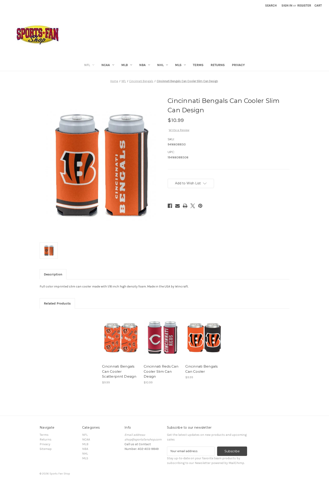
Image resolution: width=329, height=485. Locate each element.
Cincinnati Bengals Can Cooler (201, 369)
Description (53, 274)
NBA (142, 65)
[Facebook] (170, 206)
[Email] (177, 206)
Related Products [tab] (57, 303)
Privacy (238, 65)
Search (271, 5)
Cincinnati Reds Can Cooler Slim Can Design (161, 371)
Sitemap (46, 449)
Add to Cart (120, 341)
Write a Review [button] (179, 130)
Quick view (120, 333)
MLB (124, 65)
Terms (198, 65)
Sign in (287, 5)
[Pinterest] (200, 206)
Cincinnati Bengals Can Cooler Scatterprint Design (119, 371)
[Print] (185, 206)
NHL (160, 65)
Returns (218, 65)
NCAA (105, 65)
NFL (87, 65)
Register (304, 5)
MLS (178, 65)
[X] (192, 206)
